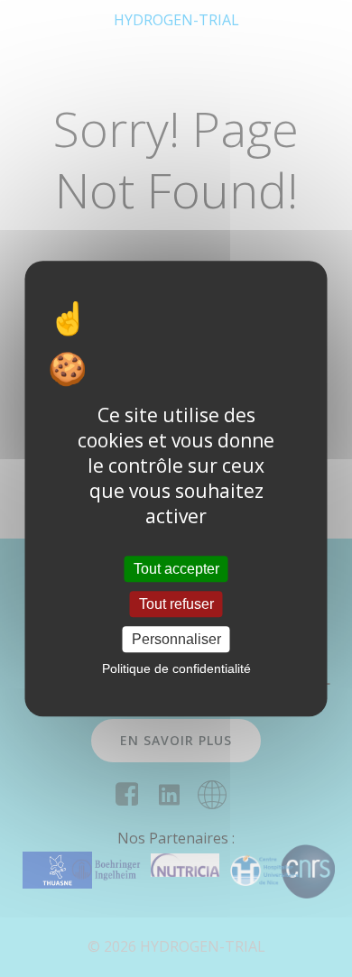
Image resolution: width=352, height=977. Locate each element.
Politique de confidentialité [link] (176, 668)
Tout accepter (176, 568)
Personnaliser (176, 639)
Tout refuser (176, 604)
